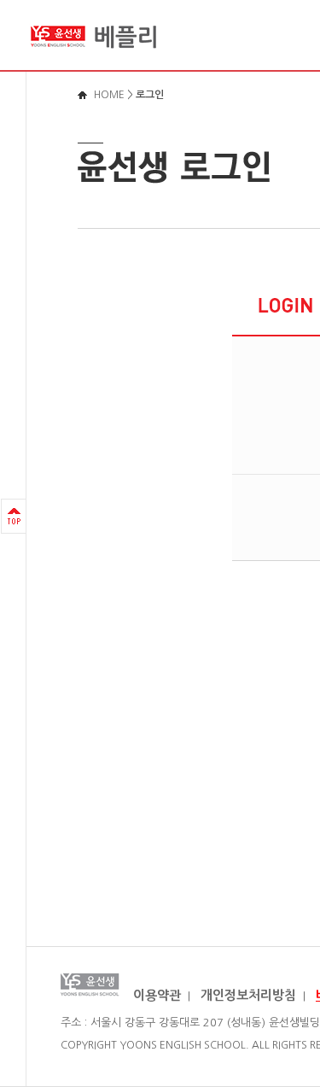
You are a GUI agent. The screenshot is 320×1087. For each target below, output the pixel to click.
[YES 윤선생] (94, 54)
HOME (109, 95)
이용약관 (157, 995)
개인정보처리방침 (248, 995)
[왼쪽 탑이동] (13, 516)
